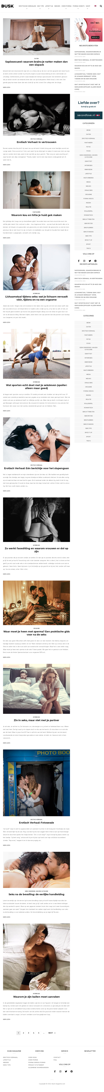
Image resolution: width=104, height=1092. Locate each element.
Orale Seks (88, 190)
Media (88, 182)
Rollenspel (88, 211)
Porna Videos (88, 198)
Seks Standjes (88, 231)
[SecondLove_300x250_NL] (88, 119)
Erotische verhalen (27, 6)
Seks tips (88, 236)
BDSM (88, 130)
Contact (57, 1057)
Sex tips (40, 6)
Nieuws (57, 6)
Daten (88, 134)
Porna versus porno (36, 1062)
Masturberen (88, 178)
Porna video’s (78, 6)
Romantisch (88, 215)
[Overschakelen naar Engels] (95, 6)
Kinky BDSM (88, 169)
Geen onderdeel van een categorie (88, 156)
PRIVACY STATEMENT (36, 1065)
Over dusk (32, 1057)
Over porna (33, 1060)
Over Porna (67, 6)
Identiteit (88, 161)
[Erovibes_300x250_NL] (88, 41)
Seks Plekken (88, 227)
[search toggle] (100, 6)
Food (88, 151)
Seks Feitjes (88, 223)
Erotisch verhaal (88, 138)
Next (50, 1033)
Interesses (88, 165)
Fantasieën (88, 142)
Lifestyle (49, 6)
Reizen (88, 202)
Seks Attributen (88, 219)
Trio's (88, 248)
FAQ (55, 1060)
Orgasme (88, 194)
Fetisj (88, 147)
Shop (88, 6)
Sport (88, 244)
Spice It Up (88, 240)
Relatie (88, 207)
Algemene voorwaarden (38, 1067)
